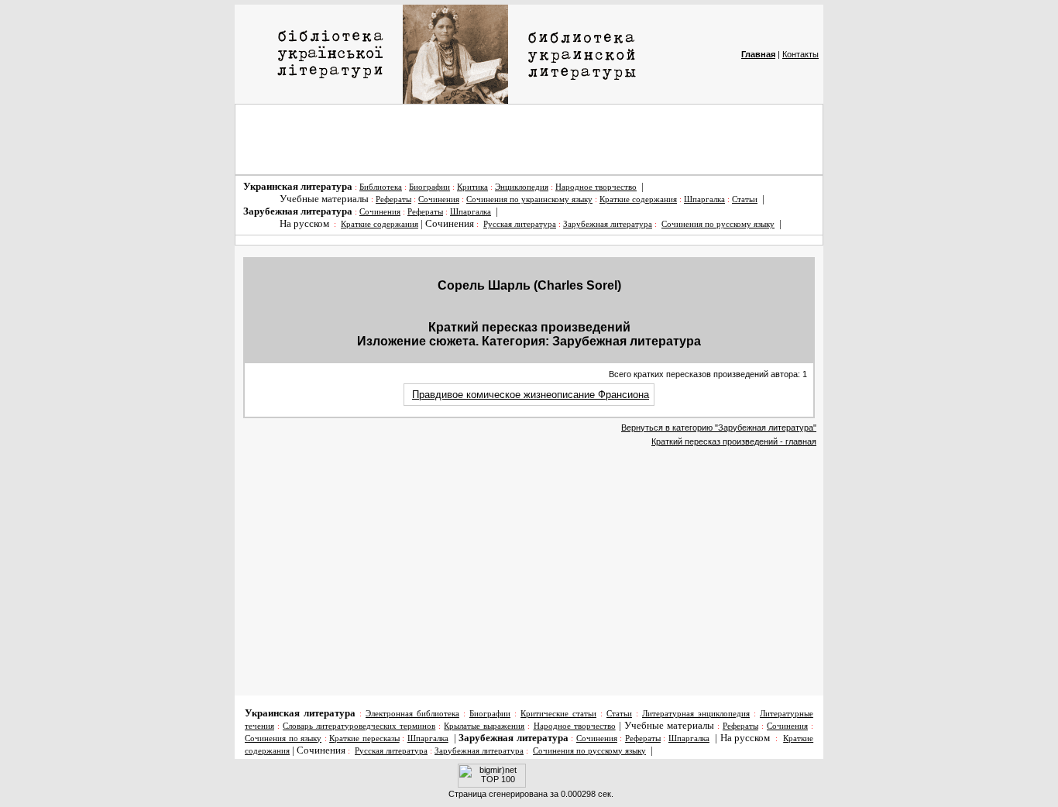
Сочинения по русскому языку (718, 224)
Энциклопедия (521, 187)
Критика (472, 187)
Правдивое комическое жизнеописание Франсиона (530, 394)
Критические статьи (558, 713)
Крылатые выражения (484, 726)
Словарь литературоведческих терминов (359, 726)
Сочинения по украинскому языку (529, 199)
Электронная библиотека (412, 713)
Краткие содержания (638, 199)
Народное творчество (596, 187)
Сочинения (438, 199)
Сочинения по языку (283, 738)
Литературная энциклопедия (696, 713)
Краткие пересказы (364, 738)
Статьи (744, 199)
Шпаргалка (704, 199)
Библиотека (380, 187)
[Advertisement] (529, 139)
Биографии (429, 187)
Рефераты (393, 199)
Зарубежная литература (607, 224)
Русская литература (519, 224)
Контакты (800, 54)
